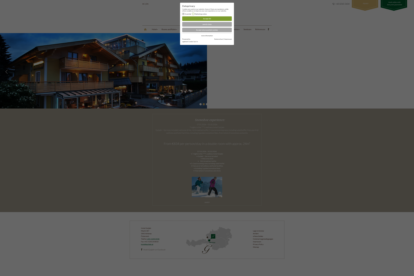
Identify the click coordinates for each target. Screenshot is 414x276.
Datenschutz (218, 39)
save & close (207, 24)
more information (207, 36)
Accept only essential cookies (207, 30)
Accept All (207, 19)
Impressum (228, 39)
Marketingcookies (201, 14)
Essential (188, 14)
